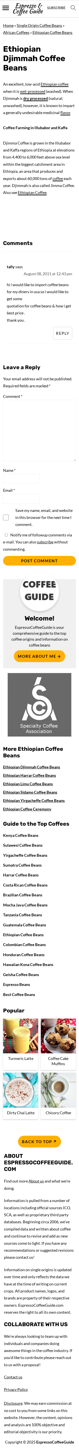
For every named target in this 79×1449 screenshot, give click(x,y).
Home (8, 25)
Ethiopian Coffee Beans (52, 32)
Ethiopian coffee (54, 84)
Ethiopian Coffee (32, 192)
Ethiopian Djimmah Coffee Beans (31, 767)
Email (9, 490)
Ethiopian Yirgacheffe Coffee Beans (34, 800)
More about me (37, 656)
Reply (62, 333)
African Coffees (16, 32)
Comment (12, 396)
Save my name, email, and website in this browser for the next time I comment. (44, 517)
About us (36, 1181)
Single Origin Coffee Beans (39, 25)
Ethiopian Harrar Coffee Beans (29, 775)
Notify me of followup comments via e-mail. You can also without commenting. (37, 542)
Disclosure (13, 1403)
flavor (65, 112)
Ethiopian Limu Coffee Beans (28, 783)
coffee (57, 178)
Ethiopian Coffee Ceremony (27, 809)
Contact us (13, 1377)
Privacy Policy (16, 1389)
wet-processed (32, 91)
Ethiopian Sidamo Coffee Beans (30, 792)
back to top (37, 1141)
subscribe (45, 541)
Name (9, 470)
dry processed (35, 98)
